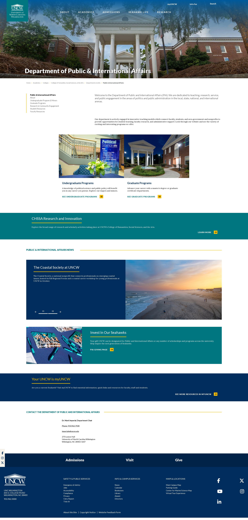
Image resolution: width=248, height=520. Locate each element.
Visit (130, 460)
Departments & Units (93, 83)
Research (164, 12)
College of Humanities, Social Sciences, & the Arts (67, 83)
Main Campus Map (173, 485)
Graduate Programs (38, 103)
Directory (119, 499)
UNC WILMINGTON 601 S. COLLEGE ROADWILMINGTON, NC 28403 (15, 492)
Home (28, 83)
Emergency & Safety (71, 485)
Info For (193, 4)
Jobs (65, 488)
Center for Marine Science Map (179, 490)
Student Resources (37, 109)
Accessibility (68, 490)
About (65, 12)
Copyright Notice (88, 512)
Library (117, 493)
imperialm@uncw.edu (70, 431)
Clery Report (68, 499)
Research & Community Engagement (44, 106)
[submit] (218, 4)
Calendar (118, 488)
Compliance (68, 493)
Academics (86, 12)
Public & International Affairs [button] (43, 95)
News (117, 485)
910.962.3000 (10, 499)
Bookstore (119, 490)
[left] (36, 312)
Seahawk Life (139, 12)
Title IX (66, 501)
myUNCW (172, 4)
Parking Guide (172, 488)
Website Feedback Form (110, 512)
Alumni (117, 496)
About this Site (70, 512)
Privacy (66, 496)
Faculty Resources (37, 111)
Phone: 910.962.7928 (70, 426)
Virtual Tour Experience (175, 493)
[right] (60, 312)
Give (178, 460)
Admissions (111, 12)
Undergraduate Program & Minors (43, 100)
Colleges (46, 83)
